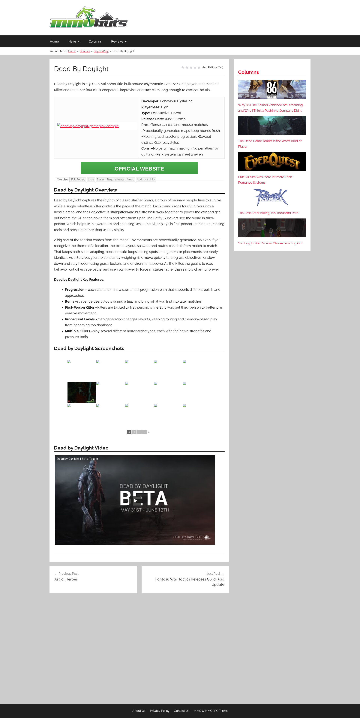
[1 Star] (182, 67)
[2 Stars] (187, 67)
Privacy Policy (160, 711)
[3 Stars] (191, 67)
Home (54, 41)
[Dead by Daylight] (139, 168)
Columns (95, 41)
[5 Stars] (199, 67)
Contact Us (181, 711)
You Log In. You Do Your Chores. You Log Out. (270, 243)
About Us (139, 711)
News (72, 41)
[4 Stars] (195, 67)
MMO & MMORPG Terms (211, 711)
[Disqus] (139, 649)
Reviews (117, 41)
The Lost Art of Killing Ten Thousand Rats (268, 213)
